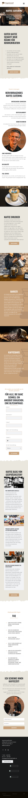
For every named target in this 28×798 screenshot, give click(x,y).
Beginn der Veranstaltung (12, 430)
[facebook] (3, 750)
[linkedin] (8, 750)
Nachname (9, 414)
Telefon (8, 437)
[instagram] (6, 750)
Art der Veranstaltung (11, 445)
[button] (14, 624)
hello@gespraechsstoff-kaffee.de (9, 758)
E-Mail (8, 422)
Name (8, 407)
